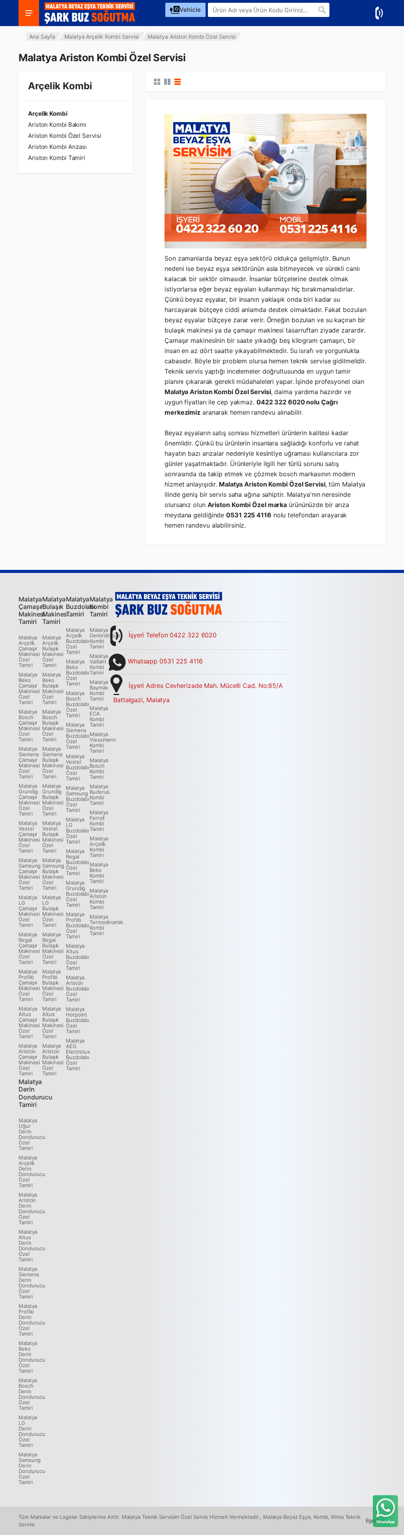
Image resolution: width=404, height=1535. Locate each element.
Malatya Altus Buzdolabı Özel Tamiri (77, 957)
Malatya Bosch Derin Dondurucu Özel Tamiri (32, 1394)
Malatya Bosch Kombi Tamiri (99, 768)
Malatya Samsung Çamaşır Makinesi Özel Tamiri (30, 874)
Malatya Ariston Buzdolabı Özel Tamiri (77, 988)
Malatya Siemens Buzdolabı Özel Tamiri (77, 735)
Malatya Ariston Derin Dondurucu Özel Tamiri (32, 1208)
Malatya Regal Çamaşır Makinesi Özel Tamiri (29, 948)
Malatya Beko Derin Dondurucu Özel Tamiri (32, 1357)
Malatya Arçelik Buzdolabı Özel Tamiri (77, 641)
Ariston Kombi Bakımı (57, 124)
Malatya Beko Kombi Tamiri (99, 872)
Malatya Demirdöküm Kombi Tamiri (105, 638)
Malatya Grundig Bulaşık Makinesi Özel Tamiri (53, 800)
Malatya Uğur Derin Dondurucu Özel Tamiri (32, 1134)
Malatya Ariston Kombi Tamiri (99, 898)
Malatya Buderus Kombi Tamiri (100, 794)
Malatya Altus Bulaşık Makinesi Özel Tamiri (53, 1022)
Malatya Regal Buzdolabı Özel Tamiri (77, 862)
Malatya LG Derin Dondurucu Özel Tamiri (32, 1431)
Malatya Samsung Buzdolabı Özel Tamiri (77, 799)
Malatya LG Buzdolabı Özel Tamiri (77, 830)
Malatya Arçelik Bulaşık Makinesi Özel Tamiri (53, 651)
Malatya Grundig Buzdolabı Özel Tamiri (77, 893)
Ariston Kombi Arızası (57, 146)
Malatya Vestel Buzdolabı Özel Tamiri (77, 767)
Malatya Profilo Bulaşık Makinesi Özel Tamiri (53, 985)
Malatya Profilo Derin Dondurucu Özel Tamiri (32, 1320)
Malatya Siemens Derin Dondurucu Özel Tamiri (32, 1283)
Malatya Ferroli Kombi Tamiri (99, 820)
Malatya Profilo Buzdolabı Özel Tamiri (77, 925)
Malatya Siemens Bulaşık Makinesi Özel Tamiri (53, 763)
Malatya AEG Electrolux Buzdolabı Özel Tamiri (78, 1054)
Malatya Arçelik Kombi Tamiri (99, 846)
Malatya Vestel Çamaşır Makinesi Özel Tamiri (29, 837)
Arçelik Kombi (47, 113)
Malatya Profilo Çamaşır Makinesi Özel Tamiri (29, 985)
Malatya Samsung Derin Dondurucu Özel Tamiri (32, 1468)
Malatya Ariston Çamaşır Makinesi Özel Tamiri (29, 1060)
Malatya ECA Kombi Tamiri (99, 716)
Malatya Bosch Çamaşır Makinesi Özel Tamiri (29, 725)
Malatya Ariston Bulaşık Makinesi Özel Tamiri (53, 1060)
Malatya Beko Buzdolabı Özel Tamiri (77, 672)
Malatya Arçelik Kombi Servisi (101, 36)
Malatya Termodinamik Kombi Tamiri (106, 924)
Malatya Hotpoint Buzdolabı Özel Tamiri (77, 1020)
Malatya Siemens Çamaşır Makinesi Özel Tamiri (29, 763)
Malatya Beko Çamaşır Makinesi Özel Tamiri (29, 688)
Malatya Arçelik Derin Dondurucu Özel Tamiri (32, 1171)
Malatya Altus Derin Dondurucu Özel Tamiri (32, 1246)
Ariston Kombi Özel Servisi (64, 135)
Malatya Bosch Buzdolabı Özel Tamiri (77, 704)
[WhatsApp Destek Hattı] (385, 1510)
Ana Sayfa (42, 36)
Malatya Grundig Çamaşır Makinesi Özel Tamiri (29, 800)
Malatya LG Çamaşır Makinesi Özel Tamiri (29, 911)
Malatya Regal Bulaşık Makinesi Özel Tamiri (53, 948)
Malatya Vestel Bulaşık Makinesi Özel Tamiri (53, 837)
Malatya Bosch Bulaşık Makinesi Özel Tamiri (53, 725)
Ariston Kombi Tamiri (56, 158)
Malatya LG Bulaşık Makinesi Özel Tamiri (53, 911)
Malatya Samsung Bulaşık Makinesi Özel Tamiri (53, 874)
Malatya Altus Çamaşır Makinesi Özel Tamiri (29, 1022)
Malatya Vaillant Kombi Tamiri (99, 664)
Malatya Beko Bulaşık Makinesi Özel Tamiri (53, 688)
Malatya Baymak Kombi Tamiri (99, 690)
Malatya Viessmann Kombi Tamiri (103, 742)
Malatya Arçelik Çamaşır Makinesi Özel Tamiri (29, 651)
